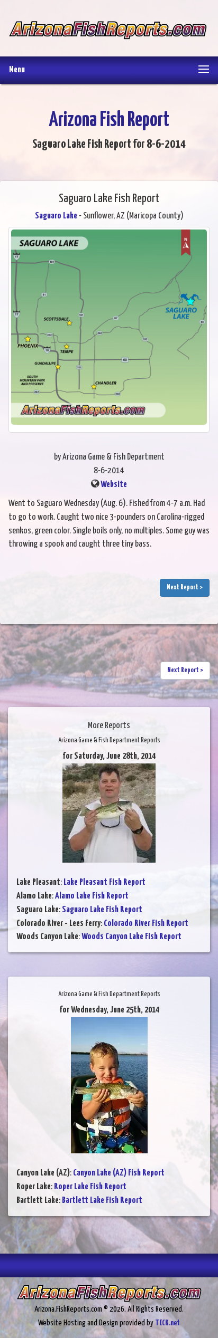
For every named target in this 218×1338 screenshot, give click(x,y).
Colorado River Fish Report (146, 923)
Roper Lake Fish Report (90, 1186)
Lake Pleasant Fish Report (104, 882)
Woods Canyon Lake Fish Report (131, 936)
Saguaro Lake (56, 216)
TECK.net (167, 1323)
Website (114, 484)
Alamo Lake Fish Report (92, 896)
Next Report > (185, 587)
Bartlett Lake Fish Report (102, 1200)
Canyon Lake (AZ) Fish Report (119, 1173)
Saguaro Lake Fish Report (102, 909)
